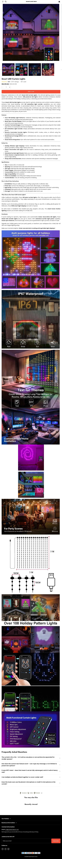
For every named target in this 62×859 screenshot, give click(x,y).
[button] (3, 1)
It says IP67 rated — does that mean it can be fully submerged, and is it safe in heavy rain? (31, 771)
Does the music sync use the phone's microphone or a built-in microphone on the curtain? (31, 783)
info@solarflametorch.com (12, 829)
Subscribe (56, 841)
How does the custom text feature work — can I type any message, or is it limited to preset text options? (31, 765)
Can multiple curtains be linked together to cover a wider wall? (31, 777)
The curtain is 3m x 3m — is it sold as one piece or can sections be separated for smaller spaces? (31, 758)
